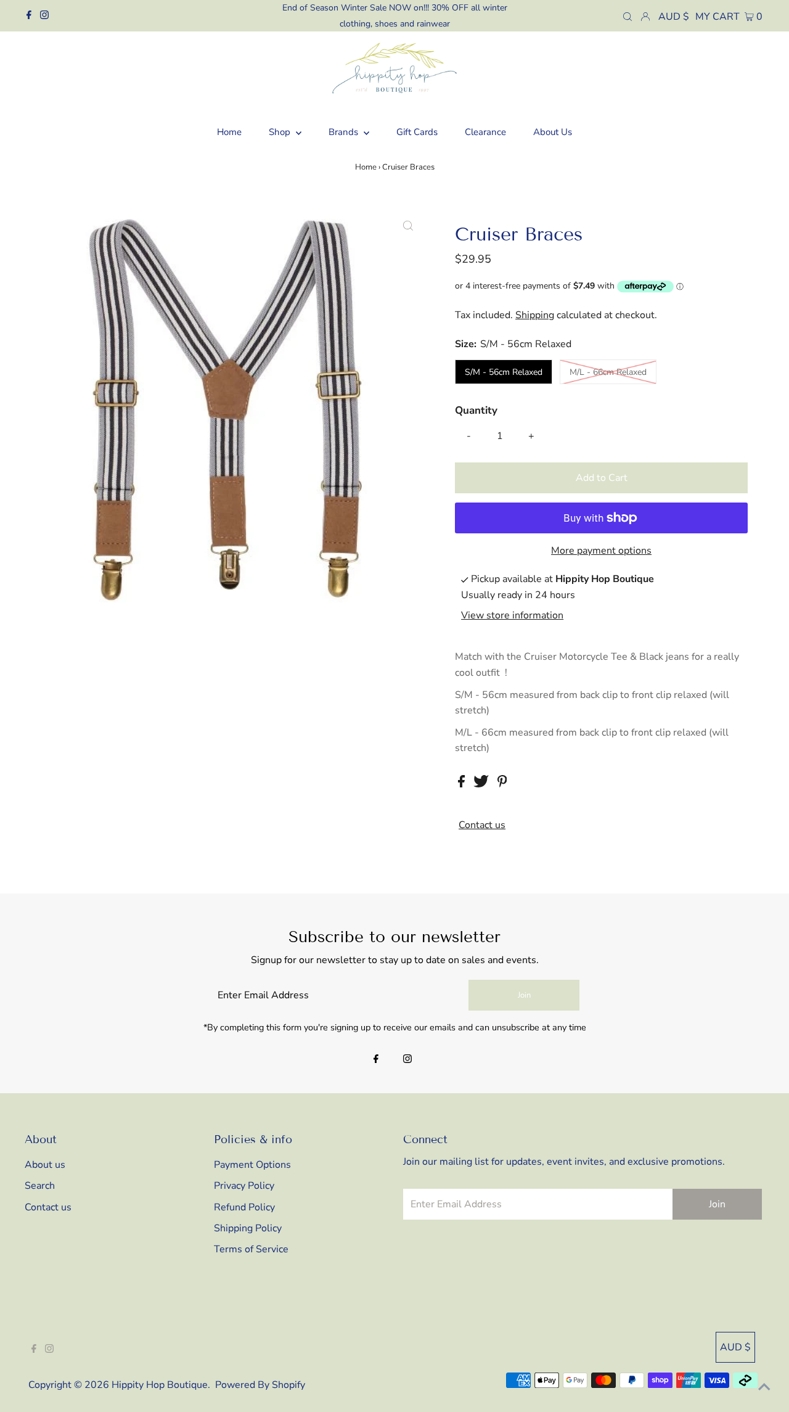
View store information (512, 616)
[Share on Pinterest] (502, 784)
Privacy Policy (244, 1185)
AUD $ (673, 16)
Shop (281, 132)
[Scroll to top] (764, 1387)
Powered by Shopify (260, 1385)
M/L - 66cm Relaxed (608, 372)
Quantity (476, 410)
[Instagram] (44, 16)
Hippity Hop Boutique (160, 1385)
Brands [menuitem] (345, 132)
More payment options (601, 550)
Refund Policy (244, 1207)
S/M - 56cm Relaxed (503, 372)
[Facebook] (29, 16)
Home (366, 167)
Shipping (534, 315)
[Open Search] (627, 16)
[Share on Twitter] (482, 784)
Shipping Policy (248, 1228)
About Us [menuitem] (552, 132)
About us (45, 1165)
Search (40, 1185)
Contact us (482, 825)
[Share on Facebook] (462, 784)
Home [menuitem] (229, 132)
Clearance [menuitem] (485, 132)
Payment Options (252, 1165)
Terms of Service (251, 1249)
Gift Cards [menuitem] (417, 132)
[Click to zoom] (408, 226)
